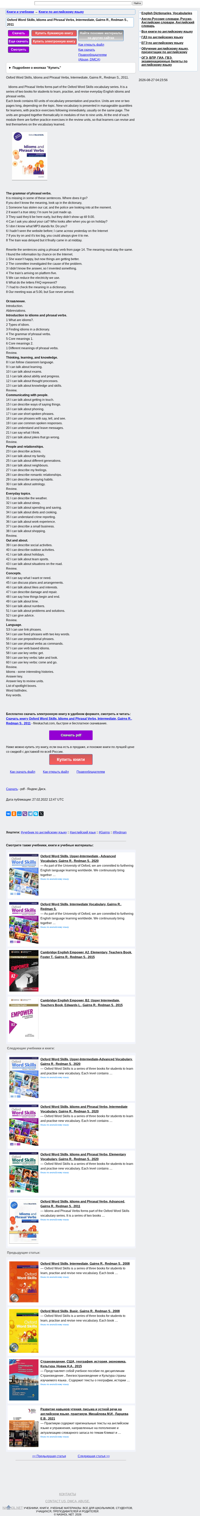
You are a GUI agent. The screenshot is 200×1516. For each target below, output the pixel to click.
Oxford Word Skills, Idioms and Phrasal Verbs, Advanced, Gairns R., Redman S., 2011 (82, 1204)
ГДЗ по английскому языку (162, 37)
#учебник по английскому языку (44, 832)
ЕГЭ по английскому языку (162, 43)
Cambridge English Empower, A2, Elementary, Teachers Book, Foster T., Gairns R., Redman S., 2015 (86, 955)
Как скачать (86, 49)
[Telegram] (30, 813)
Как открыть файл (91, 44)
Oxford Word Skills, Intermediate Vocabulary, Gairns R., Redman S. (80, 907)
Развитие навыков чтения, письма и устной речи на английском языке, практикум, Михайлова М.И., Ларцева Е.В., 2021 (84, 1414)
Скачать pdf (71, 735)
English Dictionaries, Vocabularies (166, 13)
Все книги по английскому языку (167, 31)
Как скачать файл (22, 771)
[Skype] (35, 813)
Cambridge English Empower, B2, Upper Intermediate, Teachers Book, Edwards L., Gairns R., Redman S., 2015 (81, 1003)
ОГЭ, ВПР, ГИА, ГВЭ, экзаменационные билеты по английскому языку (164, 61)
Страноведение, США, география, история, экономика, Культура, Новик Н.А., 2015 (83, 1364)
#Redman (120, 832)
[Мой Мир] (19, 813)
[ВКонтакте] (8, 813)
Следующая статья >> (94, 1456)
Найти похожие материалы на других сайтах (101, 35)
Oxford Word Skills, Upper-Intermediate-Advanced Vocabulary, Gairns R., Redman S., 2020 (86, 1062)
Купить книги (71, 759)
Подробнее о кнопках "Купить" (36, 67)
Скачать (18, 33)
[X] (41, 813)
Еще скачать (18, 41)
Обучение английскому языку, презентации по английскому (164, 50)
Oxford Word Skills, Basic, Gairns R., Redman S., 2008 (80, 1311)
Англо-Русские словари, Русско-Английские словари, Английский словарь (167, 22)
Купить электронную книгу (54, 41)
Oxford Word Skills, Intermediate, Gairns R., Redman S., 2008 (85, 1263)
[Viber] (24, 813)
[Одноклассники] (14, 813)
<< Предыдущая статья (49, 1456)
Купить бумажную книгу (54, 33)
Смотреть (18, 49)
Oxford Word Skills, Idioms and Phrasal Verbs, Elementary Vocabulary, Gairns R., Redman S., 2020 (83, 1157)
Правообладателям (91, 771)
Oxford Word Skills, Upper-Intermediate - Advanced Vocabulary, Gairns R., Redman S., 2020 (78, 859)
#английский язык (83, 832)
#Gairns (104, 832)
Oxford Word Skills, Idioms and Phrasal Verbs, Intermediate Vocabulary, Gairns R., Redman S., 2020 (84, 1109)
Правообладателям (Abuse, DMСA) (92, 57)
